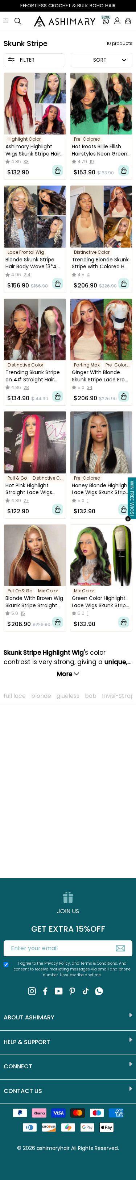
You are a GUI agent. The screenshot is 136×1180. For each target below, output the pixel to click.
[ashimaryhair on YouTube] (59, 990)
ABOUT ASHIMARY (29, 1017)
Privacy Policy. (57, 963)
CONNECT (18, 1066)
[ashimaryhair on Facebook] (45, 990)
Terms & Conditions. (100, 963)
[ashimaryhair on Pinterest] (72, 990)
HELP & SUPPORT (27, 1042)
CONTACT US (23, 1091)
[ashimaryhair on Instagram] (32, 990)
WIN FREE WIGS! (132, 498)
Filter (26, 59)
